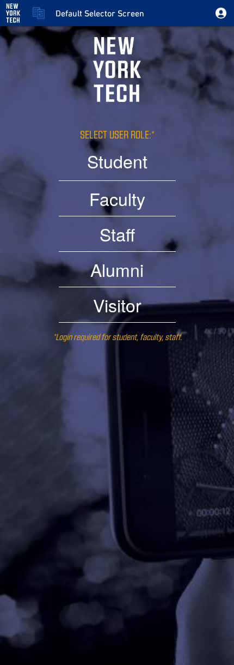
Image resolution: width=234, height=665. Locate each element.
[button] (221, 13)
